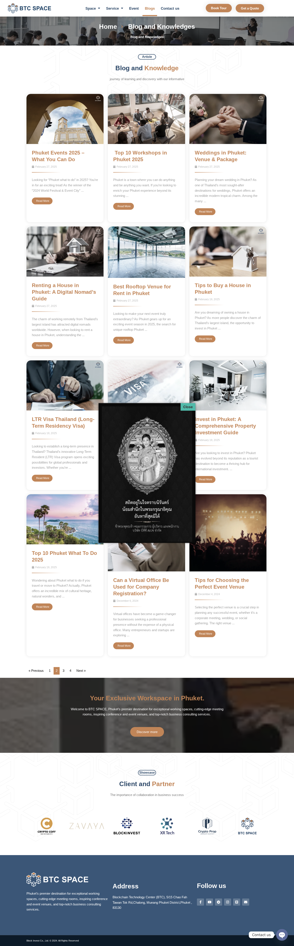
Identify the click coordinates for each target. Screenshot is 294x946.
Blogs (150, 8)
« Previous (36, 670)
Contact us (170, 8)
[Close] (188, 407)
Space (90, 8)
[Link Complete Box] (65, 158)
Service (112, 8)
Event (134, 8)
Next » (81, 670)
